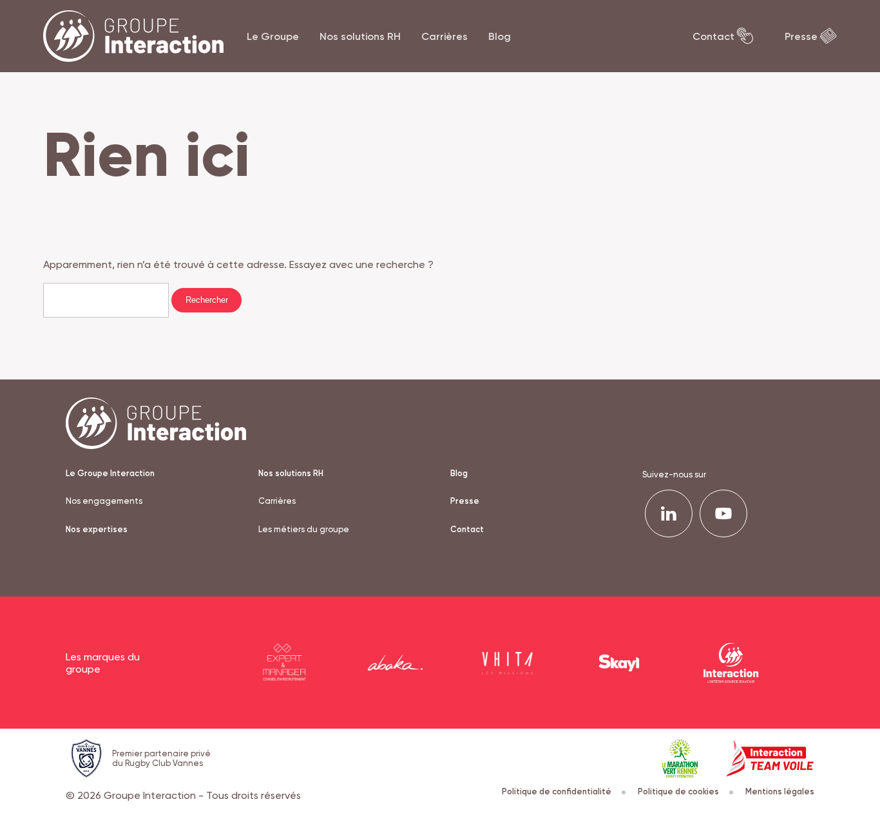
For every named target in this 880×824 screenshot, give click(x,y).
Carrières (444, 36)
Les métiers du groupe (303, 529)
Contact (713, 36)
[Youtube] (723, 513)
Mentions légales (779, 791)
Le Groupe (273, 36)
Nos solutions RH (360, 36)
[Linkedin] (669, 513)
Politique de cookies (678, 791)
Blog (499, 36)
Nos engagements (104, 501)
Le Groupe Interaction (110, 473)
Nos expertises (97, 529)
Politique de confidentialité (556, 791)
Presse (801, 36)
